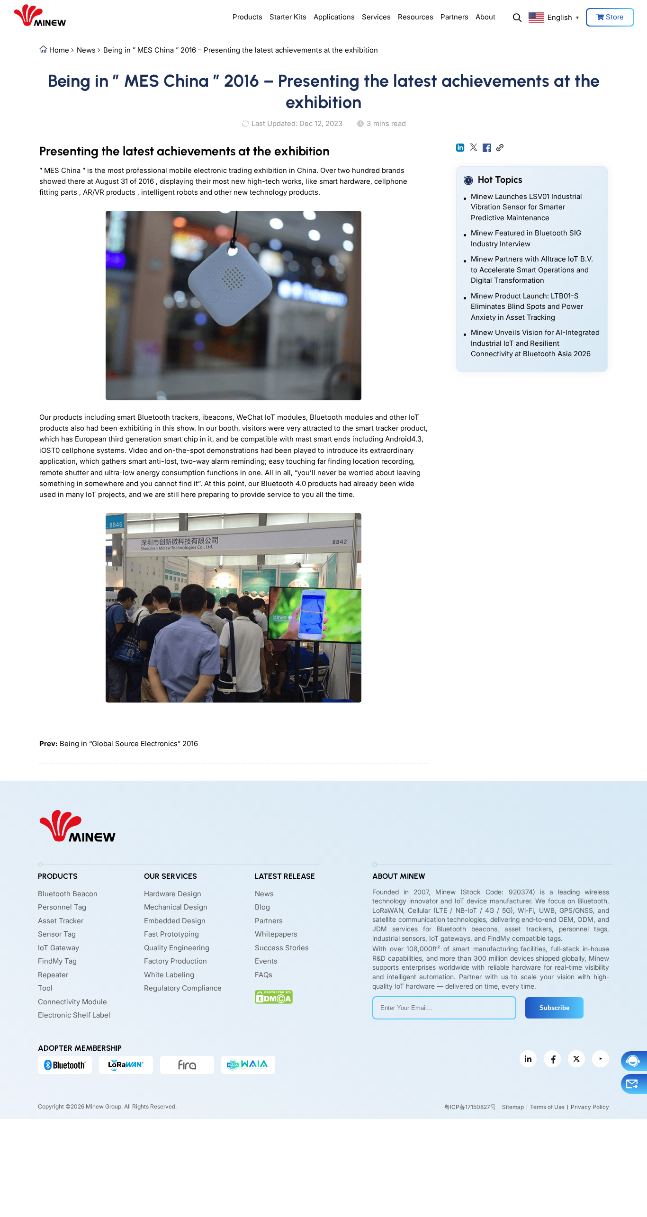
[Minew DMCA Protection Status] (274, 997)
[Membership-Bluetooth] (65, 1065)
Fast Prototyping (171, 933)
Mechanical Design (175, 906)
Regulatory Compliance (183, 987)
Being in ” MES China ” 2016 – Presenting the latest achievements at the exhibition (240, 49)
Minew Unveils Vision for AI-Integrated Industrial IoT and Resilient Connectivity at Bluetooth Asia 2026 (535, 343)
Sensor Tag (57, 933)
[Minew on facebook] (552, 1059)
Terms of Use (547, 1106)
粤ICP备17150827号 (470, 1106)
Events (266, 960)
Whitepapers (276, 933)
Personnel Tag (62, 906)
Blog (262, 906)
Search (517, 17)
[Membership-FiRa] (187, 1065)
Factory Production (175, 960)
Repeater (53, 974)
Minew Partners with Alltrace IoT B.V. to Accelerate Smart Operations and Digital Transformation (532, 269)
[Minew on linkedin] (528, 1059)
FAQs (263, 974)
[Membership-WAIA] (248, 1065)
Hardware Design (172, 893)
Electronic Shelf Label (74, 1014)
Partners (454, 16)
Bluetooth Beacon (68, 893)
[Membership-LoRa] (126, 1065)
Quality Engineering (176, 947)
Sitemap (513, 1106)
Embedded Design (175, 920)
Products (247, 16)
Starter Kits (288, 16)
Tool (45, 987)
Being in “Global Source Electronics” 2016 (129, 743)
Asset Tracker (60, 920)
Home (59, 49)
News (86, 49)
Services (376, 16)
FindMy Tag (57, 960)
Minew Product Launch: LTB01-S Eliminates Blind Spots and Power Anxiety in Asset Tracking (527, 306)
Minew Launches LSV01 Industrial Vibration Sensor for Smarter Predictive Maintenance (526, 207)
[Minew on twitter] (576, 1059)
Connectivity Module (72, 1001)
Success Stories (282, 947)
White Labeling (169, 974)
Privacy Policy (590, 1106)
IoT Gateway (58, 947)
